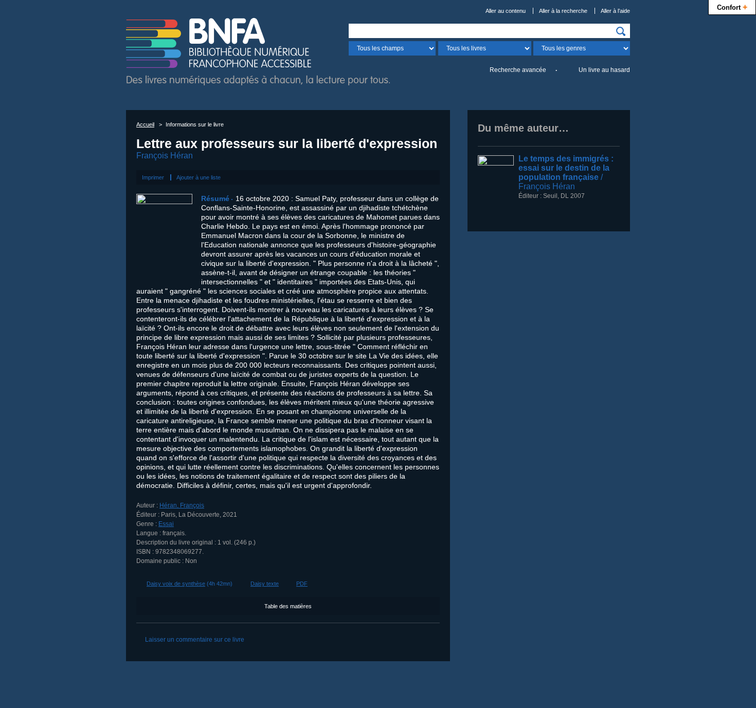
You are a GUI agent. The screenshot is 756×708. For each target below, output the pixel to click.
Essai (166, 524)
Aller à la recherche (563, 11)
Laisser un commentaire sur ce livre (194, 639)
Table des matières (288, 606)
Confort (732, 6)
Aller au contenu (505, 11)
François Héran (164, 155)
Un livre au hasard (604, 70)
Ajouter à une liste (198, 177)
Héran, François (181, 505)
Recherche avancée (518, 70)
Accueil (145, 124)
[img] (620, 31)
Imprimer (153, 177)
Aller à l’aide (615, 11)
